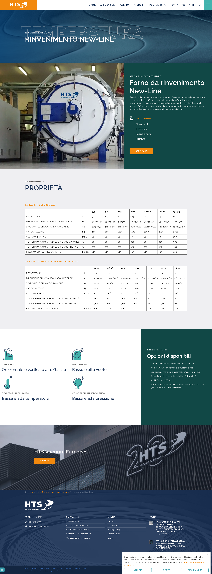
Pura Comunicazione (65, 571)
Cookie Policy (114, 534)
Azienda (125, 5)
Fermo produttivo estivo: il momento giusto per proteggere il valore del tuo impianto (170, 544)
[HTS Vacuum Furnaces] (18, 5)
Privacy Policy (114, 530)
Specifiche (141, 151)
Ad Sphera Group (38, 571)
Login (110, 538)
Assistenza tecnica (75, 521)
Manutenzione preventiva (77, 525)
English (111, 521)
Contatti (188, 5)
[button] (2, 570)
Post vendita (157, 5)
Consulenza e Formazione (78, 538)
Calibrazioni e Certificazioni (78, 534)
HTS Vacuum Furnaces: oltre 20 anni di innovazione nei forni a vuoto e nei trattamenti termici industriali (170, 527)
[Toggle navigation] (208, 5)
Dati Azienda (113, 525)
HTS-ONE (91, 5)
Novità (174, 5)
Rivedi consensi (81, 568)
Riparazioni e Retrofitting (77, 530)
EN (200, 5)
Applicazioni (108, 5)
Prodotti (139, 5)
